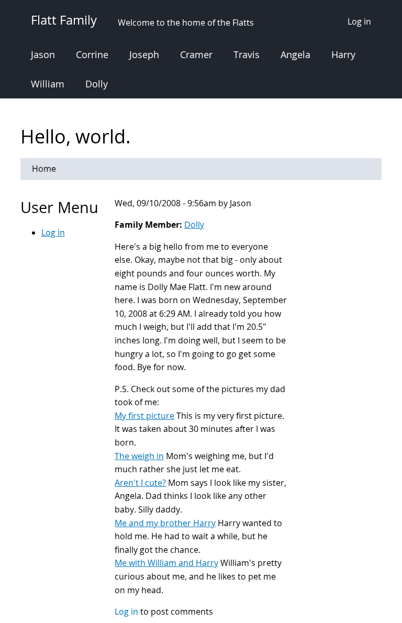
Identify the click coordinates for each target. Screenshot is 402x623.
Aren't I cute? (140, 482)
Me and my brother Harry (165, 523)
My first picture (144, 415)
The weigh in (139, 456)
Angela (295, 54)
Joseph (144, 54)
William (47, 83)
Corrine (92, 54)
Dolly (96, 83)
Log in (359, 21)
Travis (246, 54)
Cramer (196, 54)
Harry (343, 54)
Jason (43, 54)
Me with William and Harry (166, 563)
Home (44, 168)
